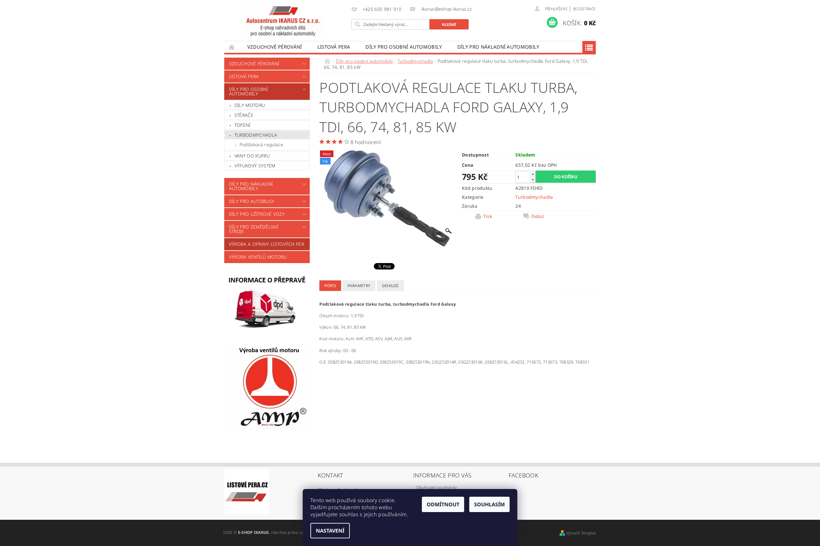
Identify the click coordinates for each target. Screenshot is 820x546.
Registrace (584, 9)
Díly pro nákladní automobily (498, 47)
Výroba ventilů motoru (258, 257)
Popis (330, 285)
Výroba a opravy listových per (266, 244)
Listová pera (333, 47)
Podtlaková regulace (261, 144)
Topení (242, 125)
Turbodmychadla (255, 135)
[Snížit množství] (533, 180)
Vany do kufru (252, 156)
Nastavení (330, 530)
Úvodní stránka (232, 46)
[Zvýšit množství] (533, 174)
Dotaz (537, 216)
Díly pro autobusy (251, 201)
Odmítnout (443, 504)
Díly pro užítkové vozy (257, 214)
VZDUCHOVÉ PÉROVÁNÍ (274, 47)
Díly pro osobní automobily (403, 47)
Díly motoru (249, 105)
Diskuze (390, 285)
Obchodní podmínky (436, 487)
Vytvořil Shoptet (581, 533)
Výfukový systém (254, 166)
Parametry (359, 285)
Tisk (487, 216)
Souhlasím (489, 504)
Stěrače (243, 115)
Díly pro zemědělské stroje (254, 229)
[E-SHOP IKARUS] (286, 18)
